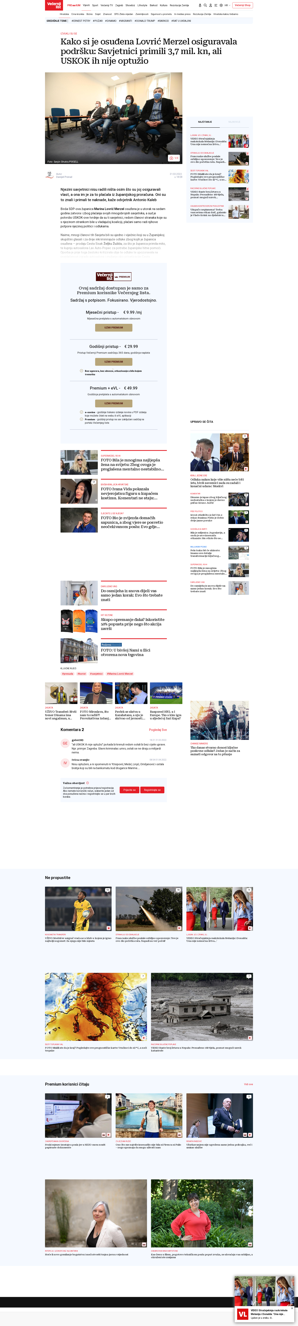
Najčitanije (205, 122)
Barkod (153, 5)
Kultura (163, 5)
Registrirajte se (152, 789)
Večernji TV (107, 5)
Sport (95, 5)
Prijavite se (129, 789)
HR (226, 5)
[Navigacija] (216, 5)
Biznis (90, 14)
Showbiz (130, 5)
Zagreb (119, 5)
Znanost (107, 14)
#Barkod (163, 20)
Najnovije (234, 122)
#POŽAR (98, 20)
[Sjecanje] (200, 5)
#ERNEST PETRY (81, 20)
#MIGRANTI (125, 20)
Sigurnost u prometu (161, 14)
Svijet (98, 14)
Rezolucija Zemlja (202, 14)
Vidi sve (248, 1084)
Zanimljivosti (141, 14)
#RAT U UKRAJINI (181, 20)
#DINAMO (110, 20)
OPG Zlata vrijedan (123, 14)
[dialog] (264, 1299)
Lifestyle (142, 5)
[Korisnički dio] (210, 5)
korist (82, 673)
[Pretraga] (205, 5)
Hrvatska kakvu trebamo (226, 14)
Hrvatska (64, 14)
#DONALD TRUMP (145, 20)
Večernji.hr (54, 5)
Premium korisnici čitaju (67, 1084)
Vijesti (86, 5)
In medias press (182, 14)
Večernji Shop (243, 5)
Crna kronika (77, 14)
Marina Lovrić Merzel (121, 673)
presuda (68, 673)
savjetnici (97, 673)
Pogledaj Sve (158, 730)
